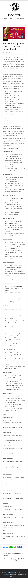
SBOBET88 (14, 15)
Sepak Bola (5, 40)
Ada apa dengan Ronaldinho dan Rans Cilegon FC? (13, 554)
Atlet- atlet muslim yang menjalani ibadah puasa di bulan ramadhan (14, 560)
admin (11, 52)
